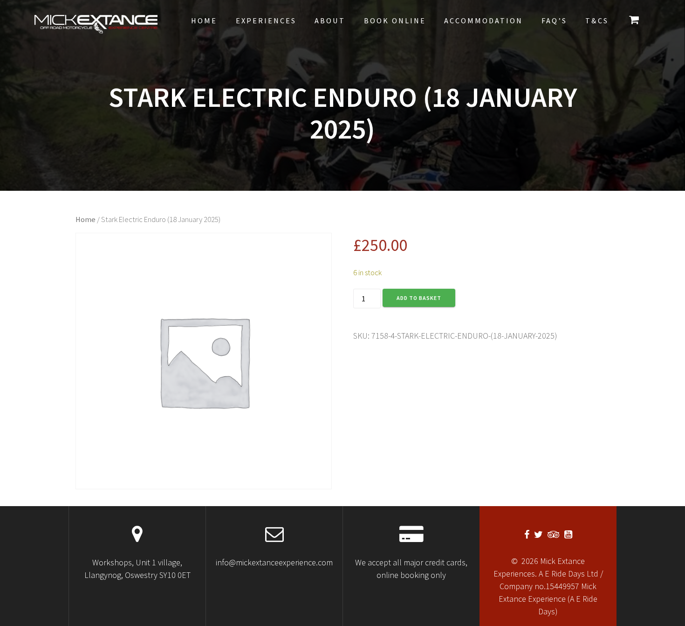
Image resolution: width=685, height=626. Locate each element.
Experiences (266, 20)
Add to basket (419, 297)
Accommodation (483, 20)
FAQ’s (554, 20)
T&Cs (597, 20)
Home (204, 20)
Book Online (395, 20)
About (330, 20)
